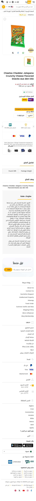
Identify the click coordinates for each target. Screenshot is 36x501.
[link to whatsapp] (23, 53)
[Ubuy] (28, 2)
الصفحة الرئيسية (29, 11)
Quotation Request (27, 294)
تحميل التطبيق (29, 328)
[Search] (3, 6)
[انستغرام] (28, 491)
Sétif (32, 425)
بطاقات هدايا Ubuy (28, 347)
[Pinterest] (16, 491)
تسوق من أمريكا (28, 471)
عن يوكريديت (30, 344)
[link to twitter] (13, 53)
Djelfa (32, 428)
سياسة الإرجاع (30, 337)
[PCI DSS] (29, 462)
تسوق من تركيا (28, 477)
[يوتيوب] (24, 491)
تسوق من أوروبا (18, 477)
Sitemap (31, 300)
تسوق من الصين (17, 475)
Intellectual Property (26, 297)
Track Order (29, 304)
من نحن (7, 485)
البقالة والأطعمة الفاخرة (18, 11)
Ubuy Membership (27, 316)
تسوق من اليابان (28, 473)
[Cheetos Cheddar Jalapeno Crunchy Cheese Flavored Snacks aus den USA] (18, 36)
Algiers (31, 406)
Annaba (31, 415)
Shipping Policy (28, 310)
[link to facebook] (18, 53)
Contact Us (30, 291)
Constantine (29, 412)
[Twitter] (20, 491)
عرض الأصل (23, 15)
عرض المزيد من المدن (27, 431)
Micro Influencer (28, 313)
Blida (32, 418)
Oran (32, 409)
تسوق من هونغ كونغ (16, 473)
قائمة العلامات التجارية (27, 331)
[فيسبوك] (32, 491)
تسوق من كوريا (28, 475)
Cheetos (31, 15)
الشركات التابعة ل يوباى (27, 353)
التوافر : (31, 84)
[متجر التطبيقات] (28, 446)
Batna (32, 422)
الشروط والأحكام (28, 485)
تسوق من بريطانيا (16, 471)
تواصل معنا (29, 487)
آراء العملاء (31, 334)
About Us (30, 288)
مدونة (32, 350)
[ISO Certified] (15, 462)
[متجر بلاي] (16, 446)
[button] (16, 2)
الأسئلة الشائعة (29, 340)
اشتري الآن (10, 146)
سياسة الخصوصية (16, 485)
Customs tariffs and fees (25, 307)
